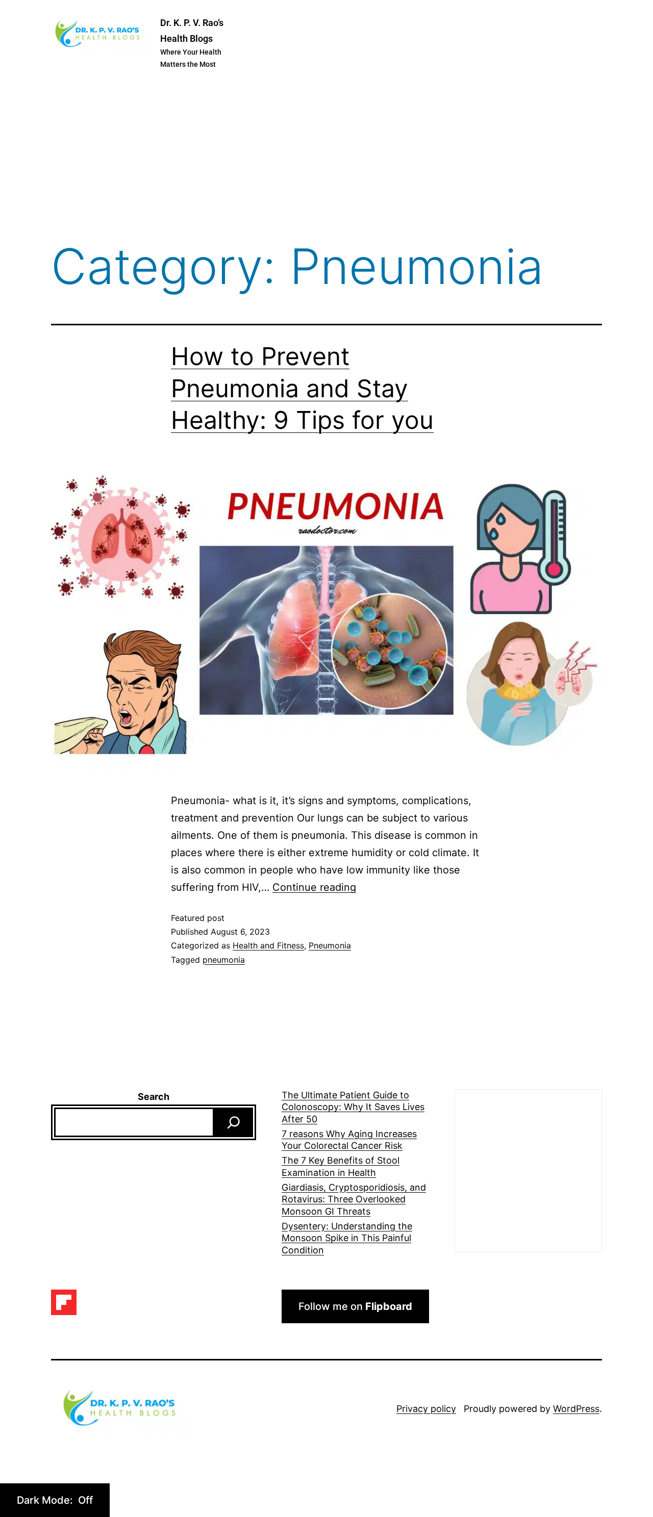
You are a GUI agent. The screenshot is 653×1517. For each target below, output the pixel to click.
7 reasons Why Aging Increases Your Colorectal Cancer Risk (349, 1139)
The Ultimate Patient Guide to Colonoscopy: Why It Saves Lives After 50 (353, 1107)
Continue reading (314, 887)
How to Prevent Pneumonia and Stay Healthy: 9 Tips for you (302, 388)
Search (153, 1096)
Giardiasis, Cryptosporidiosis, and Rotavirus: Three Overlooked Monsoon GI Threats (354, 1199)
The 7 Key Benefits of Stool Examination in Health (340, 1166)
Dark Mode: (46, 1500)
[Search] (233, 1122)
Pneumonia (330, 945)
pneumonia (224, 960)
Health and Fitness (268, 945)
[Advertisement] (326, 157)
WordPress (576, 1408)
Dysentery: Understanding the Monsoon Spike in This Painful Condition (347, 1238)
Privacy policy (426, 1408)
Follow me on (355, 1306)
